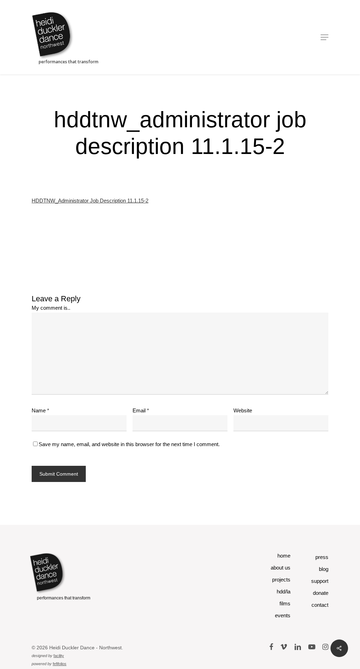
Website (242, 410)
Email (141, 410)
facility (58, 656)
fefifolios (59, 664)
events (282, 615)
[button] (324, 37)
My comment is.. (51, 308)
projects (281, 580)
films (284, 603)
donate (320, 593)
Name (40, 410)
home (283, 556)
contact (319, 605)
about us (280, 568)
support (319, 581)
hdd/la (283, 591)
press (321, 557)
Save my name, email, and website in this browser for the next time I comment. (129, 444)
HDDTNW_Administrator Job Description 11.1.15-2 (90, 201)
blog (323, 569)
